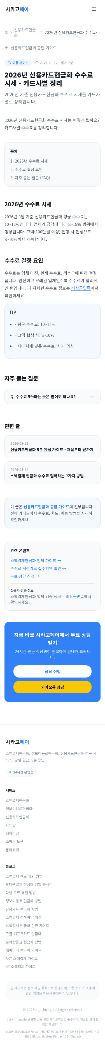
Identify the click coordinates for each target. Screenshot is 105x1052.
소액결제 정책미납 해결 (23, 917)
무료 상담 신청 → (24, 576)
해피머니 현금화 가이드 (23, 950)
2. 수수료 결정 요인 (26, 169)
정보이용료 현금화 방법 (23, 900)
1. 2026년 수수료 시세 (29, 161)
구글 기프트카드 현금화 (23, 933)
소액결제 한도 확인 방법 (24, 876)
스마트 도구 (15, 841)
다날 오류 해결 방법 (21, 892)
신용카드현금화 (25, 32)
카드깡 (11, 825)
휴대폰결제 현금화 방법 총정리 (29, 884)
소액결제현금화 (17, 800)
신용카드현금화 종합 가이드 (34, 47)
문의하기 (12, 849)
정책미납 (12, 833)
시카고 (17, 9)
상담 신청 (52, 671)
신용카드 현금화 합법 (22, 909)
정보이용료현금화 (19, 808)
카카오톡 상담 (52, 687)
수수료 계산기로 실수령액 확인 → (38, 568)
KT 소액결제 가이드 (21, 966)
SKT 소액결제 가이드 (22, 958)
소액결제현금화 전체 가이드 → (35, 560)
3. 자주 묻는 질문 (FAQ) (30, 177)
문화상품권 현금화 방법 (23, 942)
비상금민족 (81, 288)
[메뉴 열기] (93, 8)
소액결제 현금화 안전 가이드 (27, 925)
